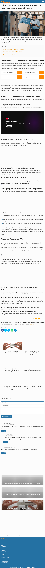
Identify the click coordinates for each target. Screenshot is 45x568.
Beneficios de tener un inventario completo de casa (13, 49)
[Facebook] (2, 330)
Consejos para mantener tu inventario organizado (13, 52)
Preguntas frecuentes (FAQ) (9, 54)
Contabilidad (3, 546)
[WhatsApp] (12, 330)
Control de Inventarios (5, 547)
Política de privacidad (5, 559)
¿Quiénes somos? (4, 562)
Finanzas (3, 550)
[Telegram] (15, 330)
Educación (3, 549)
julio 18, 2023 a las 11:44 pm (9, 424)
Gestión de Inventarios (5, 551)
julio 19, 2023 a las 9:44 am (11, 435)
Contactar (3, 563)
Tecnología (3, 554)
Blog (2, 545)
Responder (4, 431)
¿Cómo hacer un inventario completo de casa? (12, 51)
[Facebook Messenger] (5, 330)
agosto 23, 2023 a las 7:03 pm (9, 447)
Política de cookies (4, 561)
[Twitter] (8, 330)
